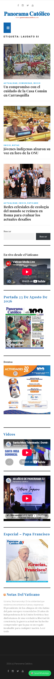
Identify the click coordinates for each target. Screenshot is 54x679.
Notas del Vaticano (23, 594)
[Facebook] (18, 5)
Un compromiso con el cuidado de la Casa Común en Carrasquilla (25, 90)
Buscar (7, 231)
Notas (15, 145)
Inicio (37, 83)
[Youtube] (33, 5)
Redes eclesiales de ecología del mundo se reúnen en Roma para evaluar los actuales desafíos (26, 212)
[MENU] (7, 28)
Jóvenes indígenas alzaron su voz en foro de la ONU (27, 150)
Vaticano (32, 203)
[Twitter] (27, 5)
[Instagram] (23, 5)
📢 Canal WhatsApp (40, 673)
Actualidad (11, 83)
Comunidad (25, 83)
